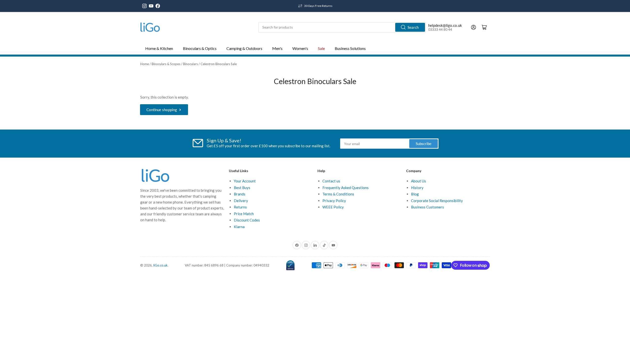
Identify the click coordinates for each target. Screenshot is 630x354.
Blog (415, 194)
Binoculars (190, 64)
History (417, 187)
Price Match (244, 213)
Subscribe (423, 143)
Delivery (241, 200)
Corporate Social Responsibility (437, 200)
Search (413, 27)
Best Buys (242, 187)
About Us (418, 181)
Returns (240, 207)
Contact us (331, 181)
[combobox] (342, 27)
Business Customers (427, 207)
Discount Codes (247, 220)
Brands (239, 194)
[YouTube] (151, 6)
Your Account (245, 181)
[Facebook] (158, 6)
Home (144, 64)
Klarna (239, 226)
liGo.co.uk (160, 265)
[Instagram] (144, 6)
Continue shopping (161, 109)
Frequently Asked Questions (345, 187)
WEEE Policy (333, 207)
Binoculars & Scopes (166, 64)
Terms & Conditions (338, 194)
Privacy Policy (334, 200)
